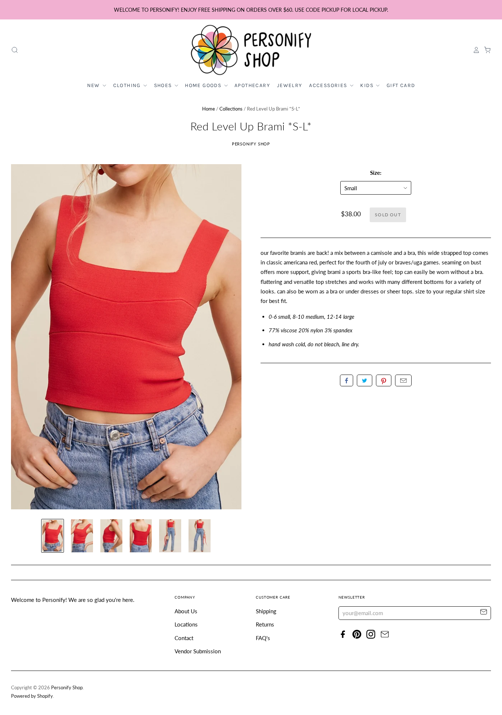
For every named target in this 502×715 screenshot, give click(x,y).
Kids (367, 85)
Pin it (383, 380)
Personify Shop (251, 143)
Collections (231, 109)
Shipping (266, 611)
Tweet (364, 380)
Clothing (128, 85)
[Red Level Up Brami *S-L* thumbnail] (53, 535)
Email (403, 380)
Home (208, 109)
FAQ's (263, 638)
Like (346, 380)
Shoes (163, 85)
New (94, 85)
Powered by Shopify (32, 696)
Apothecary (252, 85)
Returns (265, 624)
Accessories (329, 85)
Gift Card (401, 85)
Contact (184, 638)
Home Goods (204, 85)
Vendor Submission (198, 651)
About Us (186, 611)
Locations (186, 624)
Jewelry (289, 85)
